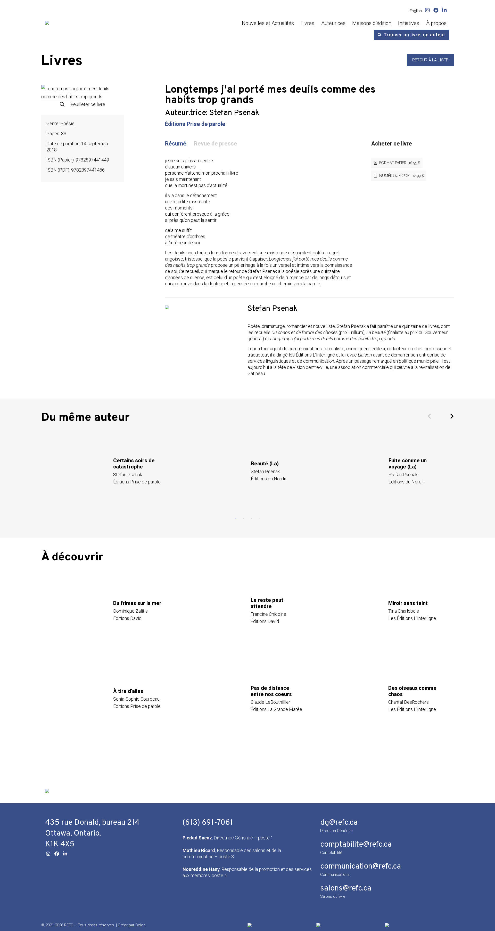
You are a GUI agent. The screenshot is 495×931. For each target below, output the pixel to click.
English (416, 11)
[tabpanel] (110, 471)
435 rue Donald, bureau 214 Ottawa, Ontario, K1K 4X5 (92, 833)
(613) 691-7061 (208, 823)
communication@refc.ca (360, 866)
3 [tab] (251, 518)
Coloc (140, 925)
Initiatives (408, 23)
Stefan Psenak (234, 113)
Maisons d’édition (371, 23)
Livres (307, 23)
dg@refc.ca (339, 823)
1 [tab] (235, 518)
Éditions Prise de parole (195, 124)
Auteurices (333, 23)
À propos (436, 23)
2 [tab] (243, 518)
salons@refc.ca (345, 888)
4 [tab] (259, 518)
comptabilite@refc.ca (356, 844)
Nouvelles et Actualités (268, 23)
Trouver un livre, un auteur (415, 34)
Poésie (67, 123)
